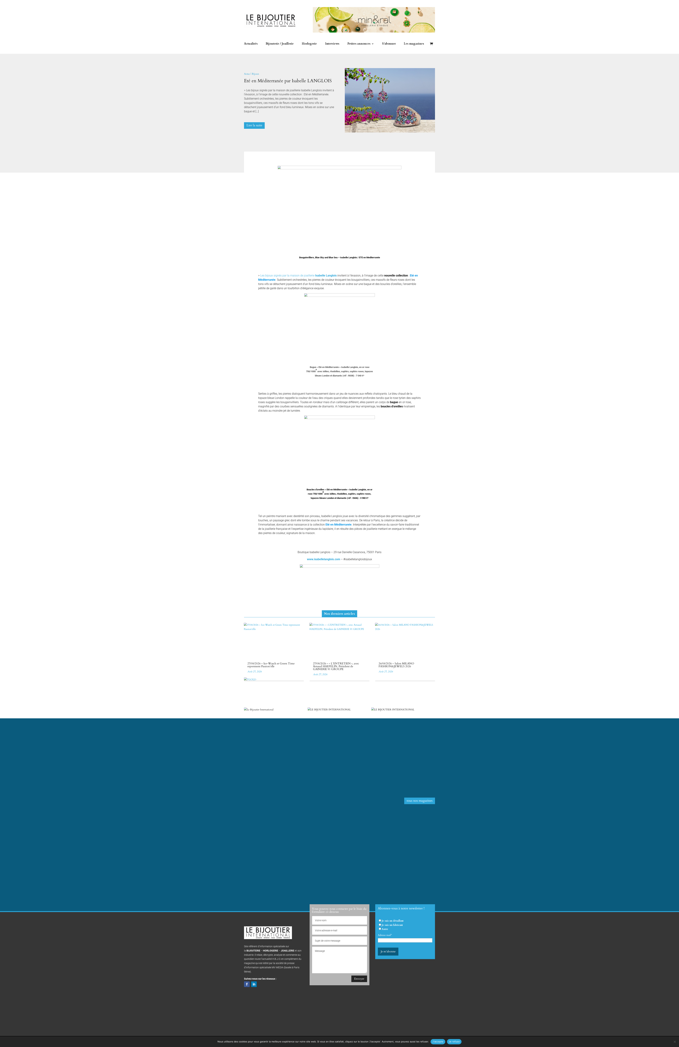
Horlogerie (309, 44)
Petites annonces (358, 44)
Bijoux (255, 74)
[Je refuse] (674, 1041)
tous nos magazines (420, 800)
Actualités (251, 44)
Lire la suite (254, 125)
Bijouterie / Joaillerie (280, 44)
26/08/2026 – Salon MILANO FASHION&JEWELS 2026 (396, 665)
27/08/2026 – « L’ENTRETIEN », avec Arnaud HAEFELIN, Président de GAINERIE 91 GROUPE (336, 666)
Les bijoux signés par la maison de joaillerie (298, 275)
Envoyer (359, 979)
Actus (247, 74)
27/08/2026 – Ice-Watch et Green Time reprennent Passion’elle (271, 665)
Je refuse (454, 1041)
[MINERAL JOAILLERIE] (374, 31)
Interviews (332, 44)
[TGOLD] (250, 679)
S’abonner (389, 44)
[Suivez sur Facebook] (247, 984)
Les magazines (414, 44)
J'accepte (437, 1041)
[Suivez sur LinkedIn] (254, 984)
